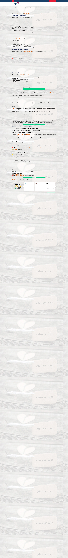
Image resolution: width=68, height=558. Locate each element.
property (37, 139)
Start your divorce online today (17, 174)
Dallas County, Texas (20, 134)
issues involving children (45, 32)
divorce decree (28, 134)
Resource (42, 3)
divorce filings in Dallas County (18, 38)
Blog (47, 3)
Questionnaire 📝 (34, 177)
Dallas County (30, 10)
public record (18, 135)
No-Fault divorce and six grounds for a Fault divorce (29, 97)
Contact (50, 3)
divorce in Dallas (17, 10)
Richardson (41, 147)
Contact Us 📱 (34, 124)
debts (39, 32)
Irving (38, 147)
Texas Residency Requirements (17, 76)
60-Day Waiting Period (16, 82)
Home (30, 3)
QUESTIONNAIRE (53, 0)
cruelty (14, 114)
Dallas (17, 13)
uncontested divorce (16, 32)
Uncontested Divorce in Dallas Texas (19, 30)
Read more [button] (26, 189)
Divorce (15, 179)
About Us (34, 3)
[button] (55, 186)
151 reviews (19, 187)
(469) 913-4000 (19, 173)
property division (35, 32)
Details (38, 3)
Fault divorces (14, 108)
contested (44, 10)
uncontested (49, 10)
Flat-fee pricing (15, 149)
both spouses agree (24, 32)
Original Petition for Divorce (19, 20)
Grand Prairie (35, 147)
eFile (41, 13)
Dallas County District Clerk (28, 13)
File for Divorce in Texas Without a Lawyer (2, 231)
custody (41, 139)
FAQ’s (3, 514)
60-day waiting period (21, 25)
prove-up (21, 26)
